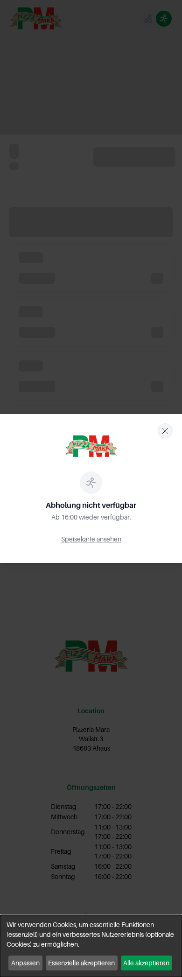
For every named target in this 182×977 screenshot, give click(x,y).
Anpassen (25, 963)
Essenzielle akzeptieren (81, 963)
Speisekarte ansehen (91, 539)
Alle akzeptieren (146, 963)
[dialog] (91, 946)
